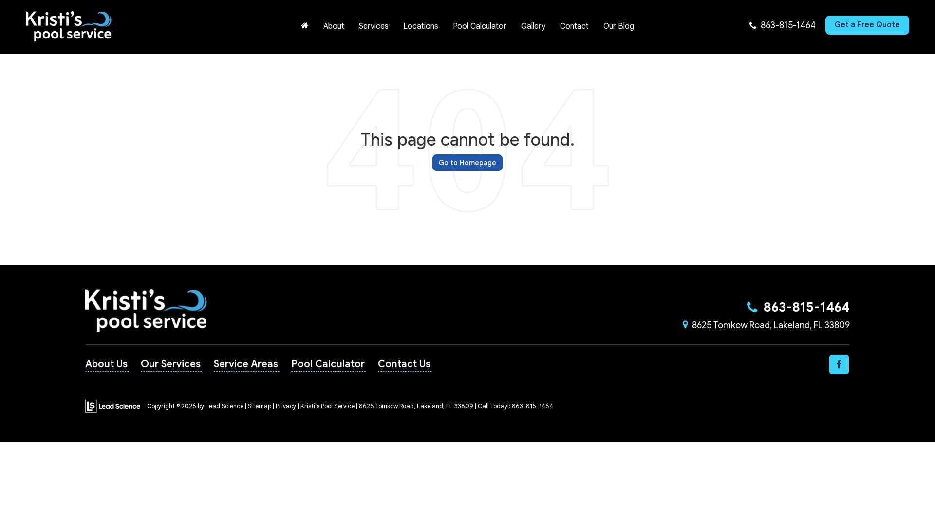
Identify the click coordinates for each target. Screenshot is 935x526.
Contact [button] (574, 26)
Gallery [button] (533, 26)
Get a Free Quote (867, 25)
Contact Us (404, 364)
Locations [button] (420, 26)
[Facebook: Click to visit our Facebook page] (839, 364)
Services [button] (374, 26)
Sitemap (259, 406)
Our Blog (618, 26)
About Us (106, 364)
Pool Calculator (479, 26)
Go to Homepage (467, 162)
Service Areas (246, 364)
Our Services (171, 364)
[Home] (305, 26)
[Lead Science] (112, 405)
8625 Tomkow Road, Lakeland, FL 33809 (771, 325)
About (333, 26)
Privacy (286, 406)
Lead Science (224, 406)
